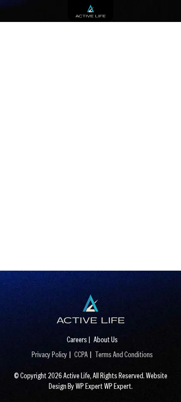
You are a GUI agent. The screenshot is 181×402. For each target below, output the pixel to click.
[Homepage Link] (90, 308)
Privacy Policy (49, 354)
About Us (106, 339)
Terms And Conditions (124, 354)
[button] (166, 382)
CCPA (81, 354)
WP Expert (117, 386)
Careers (77, 339)
